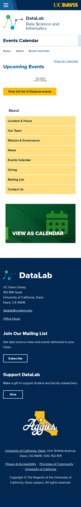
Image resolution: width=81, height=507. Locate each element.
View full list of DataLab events (30, 91)
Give (13, 394)
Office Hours (11, 318)
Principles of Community (56, 464)
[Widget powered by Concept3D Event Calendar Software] (41, 78)
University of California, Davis (25, 450)
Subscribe (15, 358)
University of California (40, 469)
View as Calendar (66, 61)
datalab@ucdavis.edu (17, 310)
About (20, 51)
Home (7, 51)
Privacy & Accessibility (21, 464)
